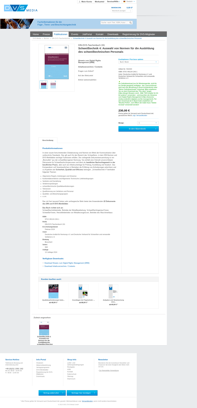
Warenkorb (116, 7)
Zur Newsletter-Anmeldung (109, 370)
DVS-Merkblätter (42, 370)
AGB (69, 369)
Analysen (39, 363)
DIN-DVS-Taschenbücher (61, 38)
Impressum (71, 379)
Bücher (46, 38)
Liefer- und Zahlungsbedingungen (75, 364)
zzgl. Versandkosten (140, 115)
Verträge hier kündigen (81, 393)
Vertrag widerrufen (51, 393)
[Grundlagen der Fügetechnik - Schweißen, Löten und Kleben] (83, 291)
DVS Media (37, 38)
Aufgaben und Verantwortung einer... (113, 301)
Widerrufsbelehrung (43, 365)
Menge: (121, 123)
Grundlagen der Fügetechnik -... (83, 300)
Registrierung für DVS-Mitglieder (44, 373)
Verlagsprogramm (42, 367)
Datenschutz (71, 374)
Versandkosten (87, 401)
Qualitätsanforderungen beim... (53, 300)
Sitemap (70, 376)
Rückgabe (71, 367)
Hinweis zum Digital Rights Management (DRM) (66, 263)
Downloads (40, 376)
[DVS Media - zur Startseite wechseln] (21, 8)
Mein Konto (86, 2)
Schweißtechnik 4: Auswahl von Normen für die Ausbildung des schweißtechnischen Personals (44, 338)
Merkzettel (99, 2)
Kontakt (70, 372)
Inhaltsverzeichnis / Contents (59, 266)
